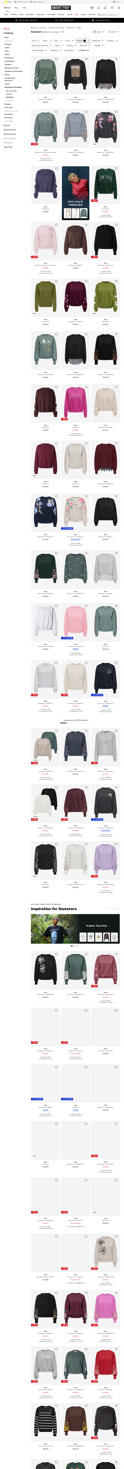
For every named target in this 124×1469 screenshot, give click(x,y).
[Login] (98, 7)
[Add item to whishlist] (56, 59)
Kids (24, 8)
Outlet (9, 2)
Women (7, 8)
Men (16, 8)
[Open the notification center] (105, 8)
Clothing (42, 28)
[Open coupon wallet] (91, 7)
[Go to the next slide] (118, 908)
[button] (99, 32)
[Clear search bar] (118, 15)
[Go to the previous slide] (105, 908)
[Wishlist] (112, 7)
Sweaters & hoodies (56, 28)
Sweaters (70, 28)
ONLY (79, 28)
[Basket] (118, 7)
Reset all (85, 50)
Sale (45, 41)
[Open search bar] (98, 15)
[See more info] (45, 106)
